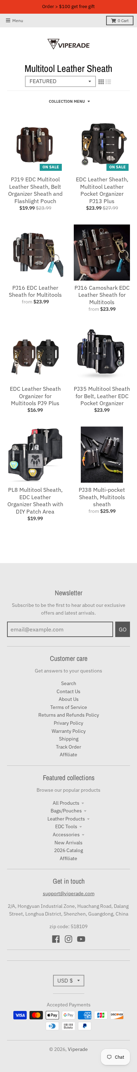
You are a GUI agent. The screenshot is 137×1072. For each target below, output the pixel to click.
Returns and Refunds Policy (68, 715)
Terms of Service (68, 707)
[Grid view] (101, 81)
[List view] (108, 81)
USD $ (65, 980)
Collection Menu (67, 101)
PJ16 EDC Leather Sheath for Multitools (35, 291)
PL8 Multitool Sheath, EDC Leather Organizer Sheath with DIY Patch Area (35, 500)
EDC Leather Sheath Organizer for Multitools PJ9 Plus (35, 396)
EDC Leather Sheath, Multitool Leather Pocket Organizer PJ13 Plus (102, 190)
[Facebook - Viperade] (56, 939)
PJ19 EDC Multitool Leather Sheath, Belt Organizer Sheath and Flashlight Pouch (35, 190)
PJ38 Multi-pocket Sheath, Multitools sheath (102, 497)
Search (68, 683)
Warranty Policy (69, 731)
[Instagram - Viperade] (68, 939)
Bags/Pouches (66, 811)
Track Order (68, 747)
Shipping (68, 739)
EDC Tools (66, 826)
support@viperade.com (68, 893)
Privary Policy (68, 723)
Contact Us (68, 691)
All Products (66, 803)
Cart (123, 20)
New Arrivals (68, 842)
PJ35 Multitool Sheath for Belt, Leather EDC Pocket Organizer (102, 396)
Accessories (66, 834)
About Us (69, 699)
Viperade (78, 1049)
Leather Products (66, 819)
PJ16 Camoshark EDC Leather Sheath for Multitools (102, 295)
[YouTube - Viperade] (81, 939)
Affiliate (68, 754)
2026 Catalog (68, 850)
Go (122, 629)
